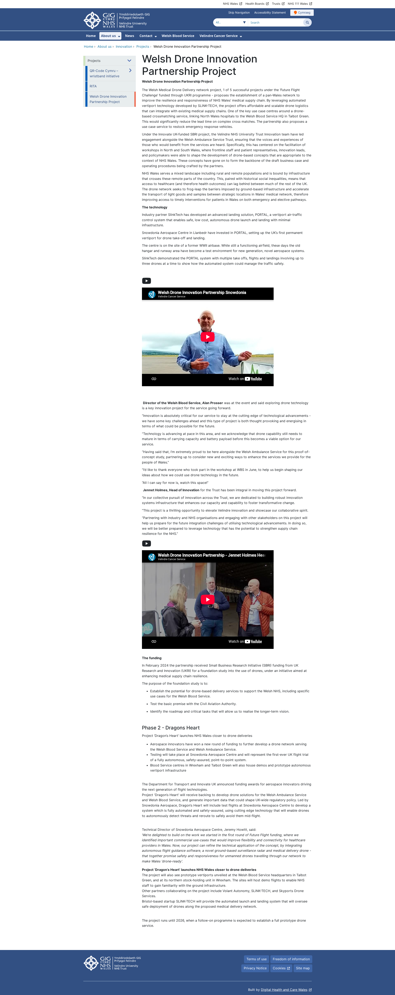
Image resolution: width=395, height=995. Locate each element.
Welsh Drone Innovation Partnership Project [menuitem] (108, 99)
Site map (303, 968)
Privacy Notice (255, 968)
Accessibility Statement (270, 12)
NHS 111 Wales (298, 3)
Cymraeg (304, 12)
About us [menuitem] (108, 36)
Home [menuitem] (91, 36)
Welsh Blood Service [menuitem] (178, 36)
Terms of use (256, 959)
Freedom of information (291, 959)
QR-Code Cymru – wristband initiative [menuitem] (104, 73)
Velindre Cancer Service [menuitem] (219, 36)
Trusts (276, 3)
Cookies (279, 968)
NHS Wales (230, 3)
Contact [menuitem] (145, 36)
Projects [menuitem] (94, 61)
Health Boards (254, 3)
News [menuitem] (129, 36)
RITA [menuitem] (93, 86)
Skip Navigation (239, 12)
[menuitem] (119, 36)
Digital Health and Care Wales (284, 990)
